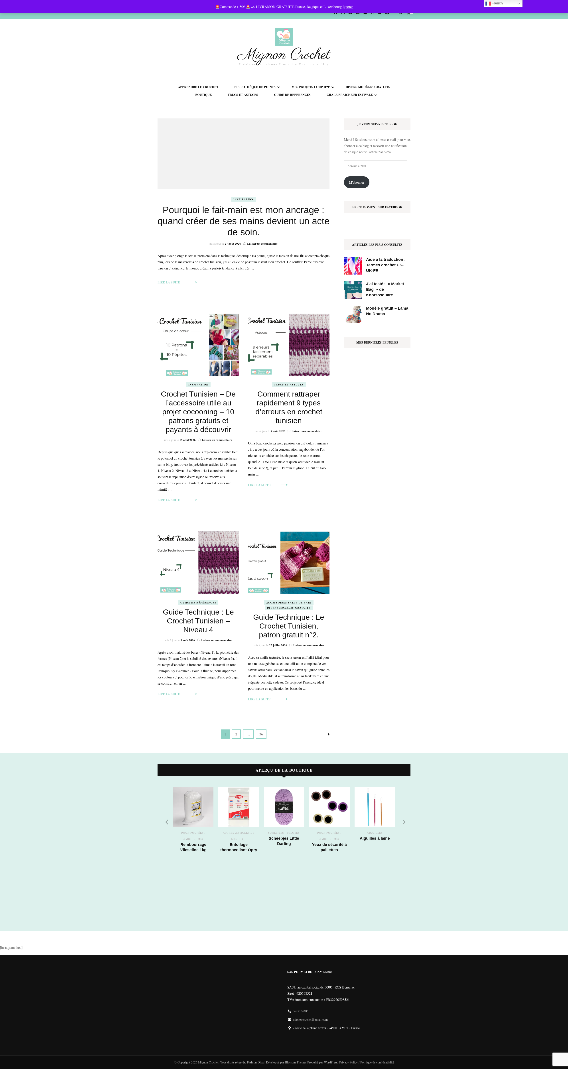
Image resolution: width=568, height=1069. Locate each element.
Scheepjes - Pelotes (284, 832)
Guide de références (292, 94)
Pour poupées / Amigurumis (193, 836)
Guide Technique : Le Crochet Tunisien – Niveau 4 (198, 621)
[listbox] (284, 853)
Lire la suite (169, 282)
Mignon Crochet (284, 55)
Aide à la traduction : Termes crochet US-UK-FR (386, 265)
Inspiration (243, 199)
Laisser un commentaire (262, 243)
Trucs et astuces (243, 94)
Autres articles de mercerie (238, 836)
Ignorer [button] (348, 6)
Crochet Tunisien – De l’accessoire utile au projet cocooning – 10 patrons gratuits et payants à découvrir (198, 412)
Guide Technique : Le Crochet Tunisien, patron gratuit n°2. (288, 626)
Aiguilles (375, 832)
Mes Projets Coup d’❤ (311, 86)
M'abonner (356, 182)
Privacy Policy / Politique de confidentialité (366, 1062)
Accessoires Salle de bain (288, 602)
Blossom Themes (295, 1062)
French (497, 3)
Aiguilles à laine (375, 838)
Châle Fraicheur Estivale (350, 94)
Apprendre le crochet (198, 86)
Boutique (203, 94)
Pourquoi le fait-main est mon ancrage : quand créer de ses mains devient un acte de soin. (243, 221)
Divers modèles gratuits (368, 86)
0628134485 (300, 1011)
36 (262, 733)
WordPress (330, 1062)
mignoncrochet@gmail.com (310, 1019)
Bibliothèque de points (255, 86)
